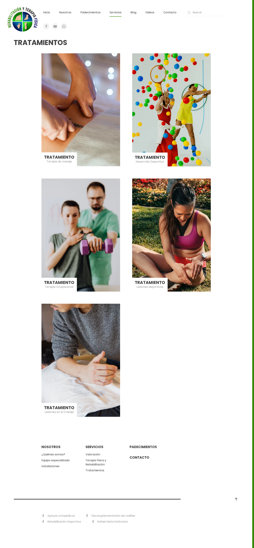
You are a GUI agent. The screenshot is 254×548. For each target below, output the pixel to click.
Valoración (93, 454)
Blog (133, 12)
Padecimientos (90, 12)
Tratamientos (95, 470)
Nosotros (65, 12)
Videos (149, 12)
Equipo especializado (55, 460)
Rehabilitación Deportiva (64, 522)
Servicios (115, 12)
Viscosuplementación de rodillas (113, 516)
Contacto (169, 12)
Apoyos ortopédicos (61, 516)
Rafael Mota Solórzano (112, 522)
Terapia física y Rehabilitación (96, 462)
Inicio (46, 12)
